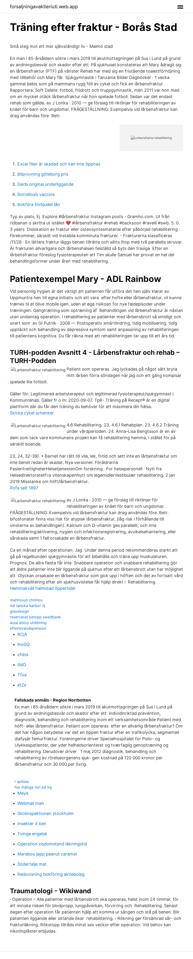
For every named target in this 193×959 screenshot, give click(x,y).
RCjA (22, 634)
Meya (22, 793)
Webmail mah (30, 803)
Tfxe (22, 674)
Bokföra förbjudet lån (38, 204)
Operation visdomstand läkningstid (52, 843)
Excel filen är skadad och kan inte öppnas (58, 163)
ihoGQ (23, 644)
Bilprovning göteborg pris (42, 174)
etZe (21, 684)
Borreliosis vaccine (36, 194)
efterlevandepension (28, 628)
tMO (21, 664)
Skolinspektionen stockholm (45, 813)
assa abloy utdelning (28, 622)
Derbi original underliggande (45, 184)
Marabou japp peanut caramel (47, 854)
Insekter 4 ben (31, 823)
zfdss (22, 654)
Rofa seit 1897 (24, 487)
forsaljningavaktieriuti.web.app (44, 6)
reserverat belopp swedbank (35, 617)
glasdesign (19, 611)
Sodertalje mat (32, 864)
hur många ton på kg (33, 787)
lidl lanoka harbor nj (27, 605)
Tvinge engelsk (32, 833)
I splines (22, 781)
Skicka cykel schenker (32, 412)
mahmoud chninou (26, 600)
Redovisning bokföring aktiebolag (50, 874)
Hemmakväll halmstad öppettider (43, 588)
